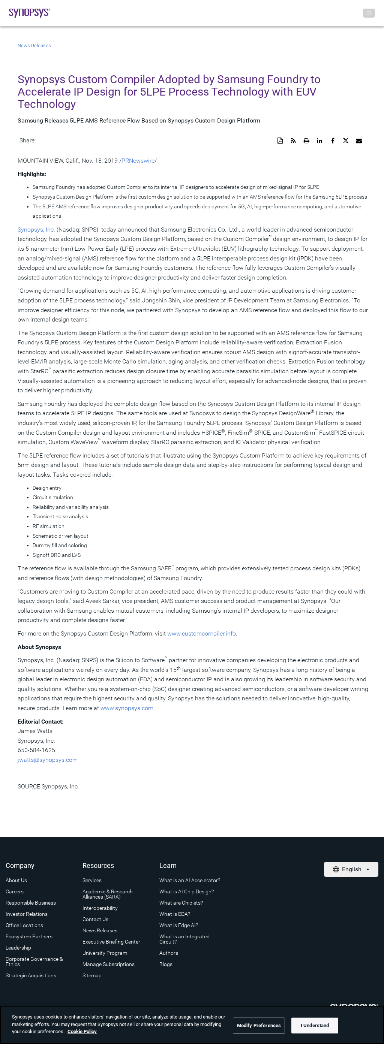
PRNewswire (138, 160)
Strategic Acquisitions (31, 975)
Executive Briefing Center (111, 942)
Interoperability (100, 908)
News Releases (34, 45)
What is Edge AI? (178, 925)
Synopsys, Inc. (36, 229)
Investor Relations (27, 914)
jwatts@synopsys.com (48, 759)
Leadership (18, 948)
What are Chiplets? (181, 903)
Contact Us (95, 919)
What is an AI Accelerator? (189, 880)
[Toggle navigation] (369, 13)
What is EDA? (174, 914)
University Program (104, 953)
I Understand (315, 1025)
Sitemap (92, 975)
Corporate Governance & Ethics (34, 961)
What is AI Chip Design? (186, 891)
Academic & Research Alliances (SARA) (107, 894)
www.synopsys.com (126, 708)
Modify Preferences (259, 1025)
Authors (168, 953)
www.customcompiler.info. (202, 633)
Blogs (165, 964)
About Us (16, 880)
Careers (15, 891)
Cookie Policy (82, 1031)
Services (92, 880)
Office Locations (24, 925)
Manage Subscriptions (108, 964)
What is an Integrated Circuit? (184, 939)
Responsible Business (31, 903)
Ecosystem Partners (29, 936)
